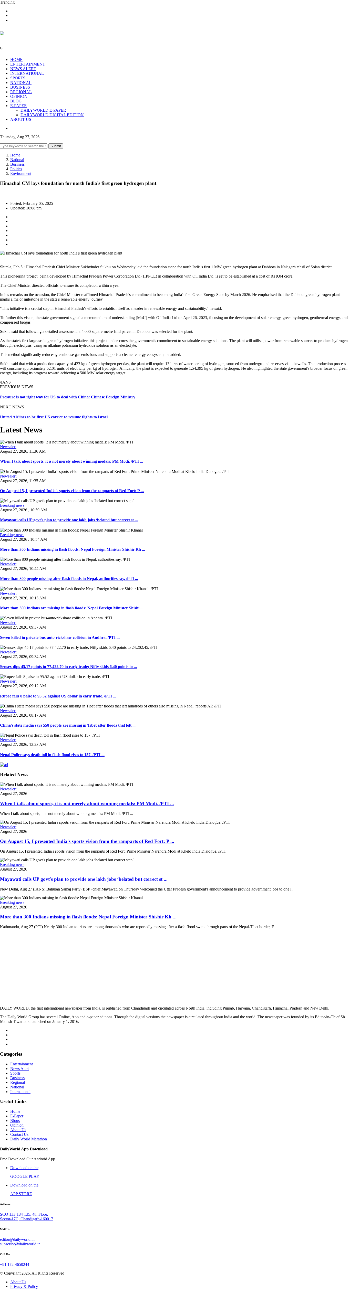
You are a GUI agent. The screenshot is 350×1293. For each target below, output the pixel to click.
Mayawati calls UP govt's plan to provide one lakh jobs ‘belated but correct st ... (69, 520)
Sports (15, 1073)
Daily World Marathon (28, 1139)
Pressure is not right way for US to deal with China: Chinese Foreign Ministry (67, 397)
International (20, 1091)
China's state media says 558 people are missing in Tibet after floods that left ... (68, 725)
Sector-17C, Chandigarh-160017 (26, 1219)
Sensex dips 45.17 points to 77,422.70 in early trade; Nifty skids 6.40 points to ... (68, 666)
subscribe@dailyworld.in (20, 1244)
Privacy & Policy (24, 1286)
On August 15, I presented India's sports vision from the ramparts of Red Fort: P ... (72, 491)
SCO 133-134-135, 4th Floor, (24, 1214)
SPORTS (17, 78)
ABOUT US (20, 119)
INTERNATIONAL (27, 73)
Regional (17, 1082)
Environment (20, 173)
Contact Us (19, 1134)
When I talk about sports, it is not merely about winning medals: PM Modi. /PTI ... (71, 461)
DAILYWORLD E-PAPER (43, 110)
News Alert (19, 1068)
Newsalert (8, 446)
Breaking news (12, 505)
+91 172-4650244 (14, 1264)
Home (15, 155)
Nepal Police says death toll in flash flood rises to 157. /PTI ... (52, 755)
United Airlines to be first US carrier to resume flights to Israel (54, 417)
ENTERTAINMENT (27, 64)
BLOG (16, 101)
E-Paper (16, 1116)
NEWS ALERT (23, 69)
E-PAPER (18, 105)
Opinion (17, 1125)
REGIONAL (21, 92)
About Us (18, 1130)
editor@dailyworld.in (17, 1239)
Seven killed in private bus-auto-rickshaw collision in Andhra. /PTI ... (60, 637)
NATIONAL (21, 82)
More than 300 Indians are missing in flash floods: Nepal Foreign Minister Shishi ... (71, 608)
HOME (16, 59)
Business (17, 164)
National (17, 159)
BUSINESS (20, 87)
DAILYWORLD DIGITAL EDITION (52, 115)
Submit (55, 146)
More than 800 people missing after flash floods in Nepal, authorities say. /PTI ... (69, 578)
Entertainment (21, 1064)
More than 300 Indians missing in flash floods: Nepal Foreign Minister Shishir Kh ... (72, 549)
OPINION (18, 96)
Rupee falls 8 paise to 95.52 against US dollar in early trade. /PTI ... (58, 696)
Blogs (15, 1120)
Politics (16, 169)
